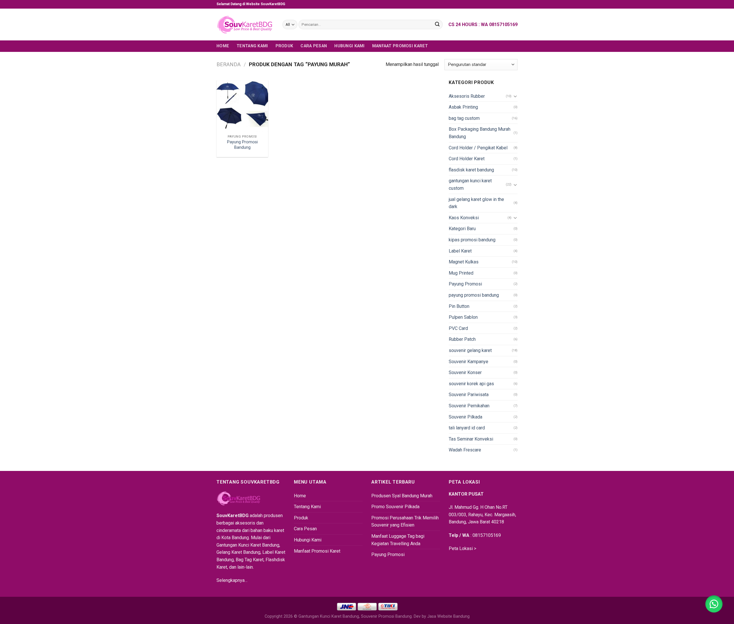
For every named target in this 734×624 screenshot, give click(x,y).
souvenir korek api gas (471, 383)
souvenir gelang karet (470, 350)
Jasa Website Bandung (448, 616)
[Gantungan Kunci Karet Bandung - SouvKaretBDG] (245, 25)
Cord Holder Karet (467, 158)
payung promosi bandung (474, 295)
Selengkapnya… (231, 580)
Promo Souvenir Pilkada (395, 506)
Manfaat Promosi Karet (400, 46)
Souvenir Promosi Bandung (386, 616)
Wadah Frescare (465, 450)
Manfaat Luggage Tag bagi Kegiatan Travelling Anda (397, 539)
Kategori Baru (462, 228)
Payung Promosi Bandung (242, 145)
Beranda (228, 64)
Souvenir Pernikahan (469, 405)
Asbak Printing (463, 107)
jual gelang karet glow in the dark (476, 203)
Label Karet (460, 251)
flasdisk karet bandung (471, 170)
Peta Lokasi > (462, 548)
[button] (714, 604)
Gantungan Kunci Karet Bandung (328, 616)
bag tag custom (464, 118)
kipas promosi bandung (472, 239)
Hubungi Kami (349, 46)
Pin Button (459, 306)
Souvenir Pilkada (465, 417)
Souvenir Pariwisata (469, 394)
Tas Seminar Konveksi (471, 439)
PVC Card (458, 328)
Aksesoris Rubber (467, 96)
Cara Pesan (313, 46)
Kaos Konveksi (464, 217)
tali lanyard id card (467, 428)
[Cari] (437, 25)
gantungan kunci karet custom (470, 184)
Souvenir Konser (465, 372)
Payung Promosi (465, 284)
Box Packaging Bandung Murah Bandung (479, 132)
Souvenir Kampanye (468, 361)
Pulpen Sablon (463, 317)
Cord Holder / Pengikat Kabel (478, 147)
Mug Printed (461, 273)
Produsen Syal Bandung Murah (401, 495)
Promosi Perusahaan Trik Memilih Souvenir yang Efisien (405, 521)
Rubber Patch (462, 339)
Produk (284, 46)
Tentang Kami (252, 46)
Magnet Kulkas (464, 262)
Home (222, 46)
